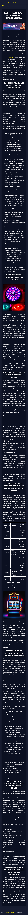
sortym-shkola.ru (10, 912)
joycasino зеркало (8, 57)
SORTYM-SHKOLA (13, 2)
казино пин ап (9, 680)
